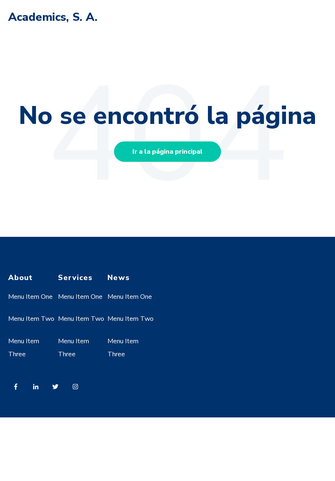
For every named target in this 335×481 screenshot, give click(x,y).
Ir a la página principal (167, 151)
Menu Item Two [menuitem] (31, 318)
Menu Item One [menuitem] (30, 296)
